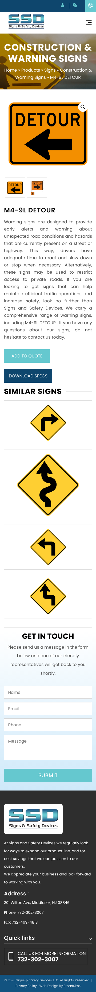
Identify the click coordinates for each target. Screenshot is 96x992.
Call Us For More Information (52, 957)
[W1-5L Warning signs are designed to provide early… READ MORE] (48, 485)
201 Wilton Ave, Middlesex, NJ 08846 (37, 902)
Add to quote (26, 356)
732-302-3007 (30, 912)
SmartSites (72, 986)
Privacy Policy (26, 986)
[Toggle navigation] (89, 22)
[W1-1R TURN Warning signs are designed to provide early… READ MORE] (48, 422)
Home (10, 70)
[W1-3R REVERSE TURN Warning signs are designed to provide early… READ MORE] (48, 596)
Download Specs (28, 376)
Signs (50, 70)
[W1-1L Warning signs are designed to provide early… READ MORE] (48, 547)
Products (30, 70)
